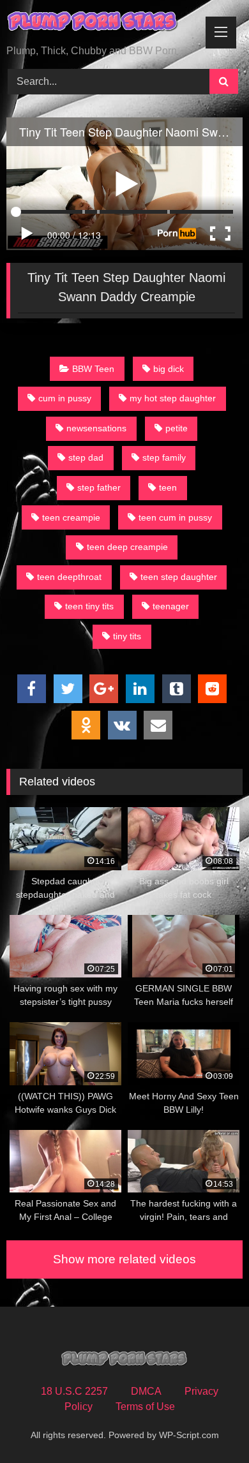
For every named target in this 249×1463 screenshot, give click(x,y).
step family (164, 457)
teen (168, 487)
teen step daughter (178, 577)
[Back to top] (209, 1425)
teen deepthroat (69, 577)
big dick (168, 369)
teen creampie (71, 517)
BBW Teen (93, 369)
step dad (85, 457)
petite (176, 428)
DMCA (146, 1391)
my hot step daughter (173, 398)
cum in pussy (64, 398)
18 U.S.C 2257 (74, 1391)
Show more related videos (124, 1259)
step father (99, 487)
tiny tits (127, 636)
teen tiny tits (89, 606)
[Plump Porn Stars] (102, 23)
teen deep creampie (127, 547)
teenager (171, 606)
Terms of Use (145, 1406)
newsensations (96, 428)
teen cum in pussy (175, 517)
